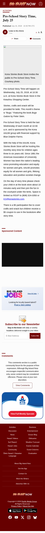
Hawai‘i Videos (12, 438)
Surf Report (12, 442)
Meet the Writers (22, 479)
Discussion (12, 431)
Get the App (22, 468)
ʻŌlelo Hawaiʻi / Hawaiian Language (12, 454)
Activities (7, 10)
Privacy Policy (16, 506)
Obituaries (32, 438)
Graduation (32, 453)
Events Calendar (32, 446)
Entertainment (32, 431)
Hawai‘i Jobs (12, 446)
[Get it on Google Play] (30, 510)
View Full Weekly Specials (22, 414)
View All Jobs (32, 294)
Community (12, 450)
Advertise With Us (22, 484)
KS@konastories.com (13, 199)
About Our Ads (28, 506)
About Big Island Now (22, 463)
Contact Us (22, 474)
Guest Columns (33, 450)
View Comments (23, 385)
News (12, 435)
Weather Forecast (32, 442)
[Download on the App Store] (15, 510)
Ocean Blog (32, 435)
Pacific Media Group (29, 501)
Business (32, 427)
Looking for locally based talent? (22, 303)
